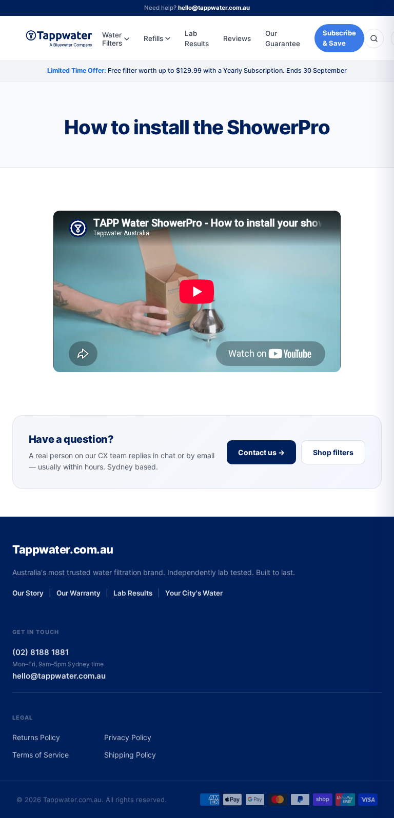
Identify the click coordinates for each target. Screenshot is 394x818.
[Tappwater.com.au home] (59, 38)
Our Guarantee (282, 38)
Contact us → (261, 452)
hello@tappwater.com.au (214, 7)
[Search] (374, 38)
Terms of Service (40, 754)
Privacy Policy (127, 737)
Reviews (237, 38)
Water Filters (112, 39)
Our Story (28, 593)
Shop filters (333, 452)
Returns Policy (36, 737)
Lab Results (197, 38)
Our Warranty (78, 593)
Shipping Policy (130, 754)
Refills (153, 38)
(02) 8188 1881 (40, 652)
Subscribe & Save (339, 38)
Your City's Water (194, 593)
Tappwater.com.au (62, 549)
